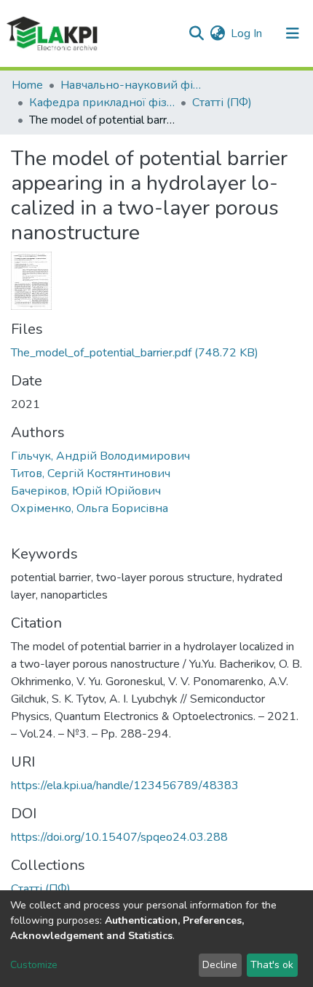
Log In (247, 33)
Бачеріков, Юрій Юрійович (86, 491)
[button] (217, 33)
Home (27, 85)
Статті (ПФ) (222, 103)
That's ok (271, 965)
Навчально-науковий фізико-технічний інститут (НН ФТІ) (133, 85)
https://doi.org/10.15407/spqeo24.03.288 (119, 837)
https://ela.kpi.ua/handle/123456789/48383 (125, 786)
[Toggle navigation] (292, 33)
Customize (34, 965)
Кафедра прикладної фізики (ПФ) (102, 103)
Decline (219, 965)
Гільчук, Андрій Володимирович (100, 456)
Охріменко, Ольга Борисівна (89, 508)
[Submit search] (196, 33)
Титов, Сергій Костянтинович (90, 473)
